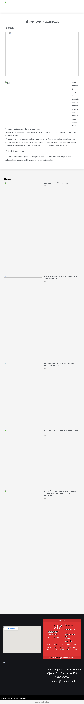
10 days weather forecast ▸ (61, 658)
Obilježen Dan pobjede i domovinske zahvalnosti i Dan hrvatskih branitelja (60, 493)
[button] (80, 6)
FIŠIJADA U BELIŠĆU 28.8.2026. (56, 183)
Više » (45, 186)
